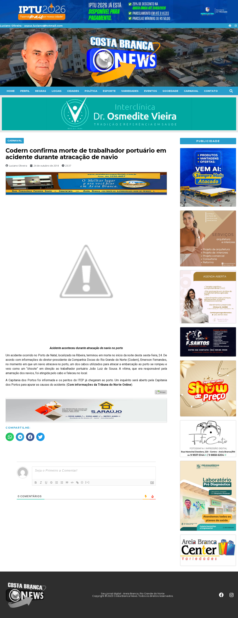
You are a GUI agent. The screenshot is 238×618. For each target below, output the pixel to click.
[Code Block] (72, 482)
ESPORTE (109, 90)
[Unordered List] (61, 482)
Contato (211, 90)
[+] (87, 482)
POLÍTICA (91, 90)
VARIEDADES (130, 90)
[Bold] (35, 482)
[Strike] (51, 482)
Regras (40, 90)
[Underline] (46, 482)
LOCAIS (57, 90)
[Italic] (41, 482)
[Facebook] (229, 25)
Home (11, 90)
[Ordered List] (56, 482)
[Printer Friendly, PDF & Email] (161, 392)
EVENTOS (150, 90)
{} (82, 482)
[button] (231, 91)
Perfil (25, 90)
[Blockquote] (67, 482)
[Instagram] (235, 25)
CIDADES (73, 90)
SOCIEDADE (170, 90)
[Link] (77, 482)
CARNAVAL (191, 90)
